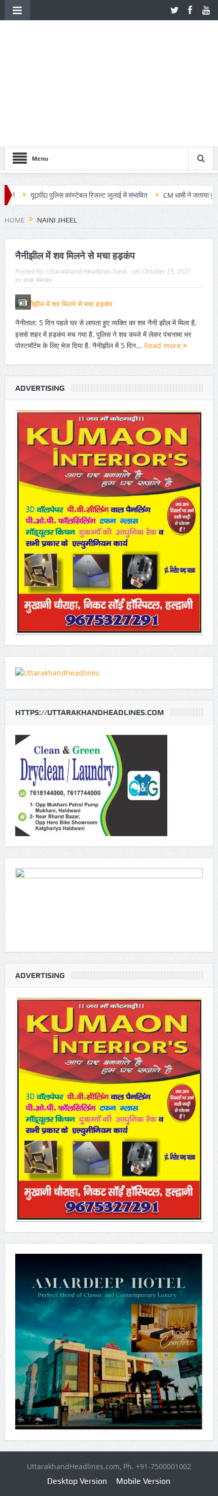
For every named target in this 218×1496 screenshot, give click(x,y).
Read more (163, 345)
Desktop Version (77, 1481)
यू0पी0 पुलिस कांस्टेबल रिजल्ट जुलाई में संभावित (59, 195)
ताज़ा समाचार (37, 280)
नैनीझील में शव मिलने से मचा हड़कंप (75, 255)
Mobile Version (143, 1481)
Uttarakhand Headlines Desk (86, 271)
